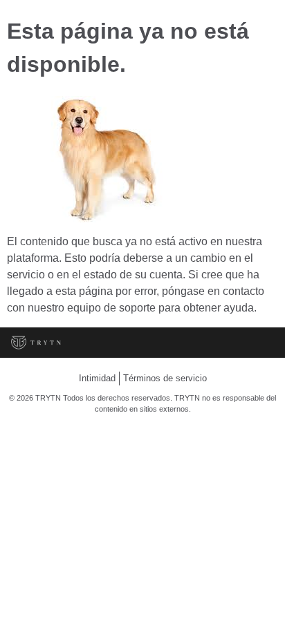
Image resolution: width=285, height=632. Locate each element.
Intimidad (97, 378)
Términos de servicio (165, 378)
